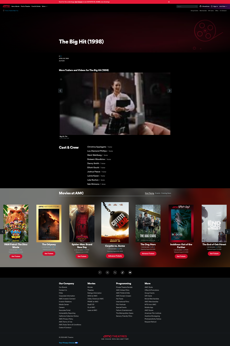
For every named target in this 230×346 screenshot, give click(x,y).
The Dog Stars (148, 244)
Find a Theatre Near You (11, 10)
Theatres (91, 290)
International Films (122, 302)
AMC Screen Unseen (123, 296)
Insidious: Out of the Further (181, 246)
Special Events (121, 307)
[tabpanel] (115, 231)
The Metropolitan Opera (124, 313)
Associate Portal (64, 310)
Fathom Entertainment (124, 310)
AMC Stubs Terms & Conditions (70, 325)
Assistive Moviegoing (152, 316)
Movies (90, 287)
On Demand (223, 10)
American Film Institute (153, 313)
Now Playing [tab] (149, 193)
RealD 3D (91, 304)
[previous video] (60, 91)
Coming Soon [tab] (166, 193)
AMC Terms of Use (65, 322)
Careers (62, 307)
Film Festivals (121, 304)
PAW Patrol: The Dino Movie (15, 246)
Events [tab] (157, 193)
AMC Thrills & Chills (123, 293)
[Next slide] (227, 231)
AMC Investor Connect (67, 299)
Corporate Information (67, 296)
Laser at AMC (92, 310)
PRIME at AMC (93, 302)
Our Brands (63, 287)
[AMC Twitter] (115, 272)
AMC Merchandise (151, 302)
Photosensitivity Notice (153, 319)
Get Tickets (16, 256)
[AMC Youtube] (130, 272)
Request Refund (150, 322)
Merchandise (203, 10)
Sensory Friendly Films (124, 316)
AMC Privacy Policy (66, 319)
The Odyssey (49, 244)
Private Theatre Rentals (124, 287)
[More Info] (60, 56)
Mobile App (149, 307)
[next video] (169, 91)
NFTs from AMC (150, 304)
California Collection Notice (69, 316)
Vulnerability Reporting (67, 313)
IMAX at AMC (92, 296)
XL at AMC (91, 307)
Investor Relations (65, 302)
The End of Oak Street (214, 244)
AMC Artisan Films (122, 290)
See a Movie (15, 6)
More (43, 6)
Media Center (64, 304)
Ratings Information (95, 293)
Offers (216, 10)
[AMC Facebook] (100, 272)
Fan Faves (119, 299)
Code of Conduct (65, 327)
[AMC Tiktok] (122, 272)
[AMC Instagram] (107, 272)
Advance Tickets (115, 256)
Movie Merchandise (152, 299)
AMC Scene (149, 310)
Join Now (222, 6)
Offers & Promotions (152, 290)
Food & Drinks (36, 6)
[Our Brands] (115, 337)
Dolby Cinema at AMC (96, 299)
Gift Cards (211, 10)
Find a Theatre (25, 6)
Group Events (194, 10)
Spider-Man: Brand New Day (82, 246)
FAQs (61, 293)
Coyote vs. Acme (115, 245)
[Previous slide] (2, 231)
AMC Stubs (149, 287)
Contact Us (63, 290)
